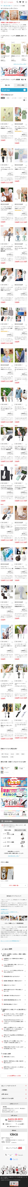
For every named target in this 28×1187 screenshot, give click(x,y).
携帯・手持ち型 (5, 754)
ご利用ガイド (8, 1124)
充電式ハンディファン (20, 169)
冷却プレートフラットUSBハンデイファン (6, 289)
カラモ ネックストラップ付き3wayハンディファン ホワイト (21, 529)
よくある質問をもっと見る (14, 1075)
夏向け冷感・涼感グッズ (8, 5)
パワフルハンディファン (20, 686)
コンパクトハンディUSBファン (6, 329)
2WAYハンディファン (20, 208)
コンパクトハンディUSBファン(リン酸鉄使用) (6, 448)
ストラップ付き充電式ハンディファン (6, 209)
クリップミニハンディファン (20, 409)
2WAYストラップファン (6, 369)
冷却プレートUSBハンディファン (6, 527)
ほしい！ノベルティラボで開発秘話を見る (10, 941)
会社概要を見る (4, 909)
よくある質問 (21, 1124)
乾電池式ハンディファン (6, 128)
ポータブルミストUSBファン (20, 646)
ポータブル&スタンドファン (21, 370)
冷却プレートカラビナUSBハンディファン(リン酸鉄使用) (7, 249)
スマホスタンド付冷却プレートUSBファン (20, 488)
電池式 (22, 754)
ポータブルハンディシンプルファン (6, 685)
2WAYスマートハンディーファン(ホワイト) (21, 329)
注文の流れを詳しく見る (13, 856)
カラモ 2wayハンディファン (7, 169)
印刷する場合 (7, 830)
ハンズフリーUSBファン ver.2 (6, 646)
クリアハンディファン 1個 (7, 568)
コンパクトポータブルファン (20, 725)
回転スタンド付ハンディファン (6, 726)
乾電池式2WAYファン (20, 606)
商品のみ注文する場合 (20, 830)
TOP (1, 5)
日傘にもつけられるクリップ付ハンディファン (6, 607)
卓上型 (12, 754)
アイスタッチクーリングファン (20, 289)
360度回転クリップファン (21, 568)
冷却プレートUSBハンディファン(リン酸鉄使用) (20, 448)
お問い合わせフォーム (14, 1126)
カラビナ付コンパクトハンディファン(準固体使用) (7, 488)
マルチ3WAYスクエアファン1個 (21, 128)
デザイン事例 (20, 85)
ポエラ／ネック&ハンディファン (21, 248)
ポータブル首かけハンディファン (6, 409)
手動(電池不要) (5, 757)
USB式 (17, 754)
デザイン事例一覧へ (14, 885)
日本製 (11, 757)
